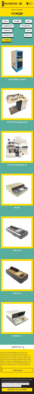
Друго (28, 35)
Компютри (7, 26)
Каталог (20, 10)
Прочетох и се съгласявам (17, 390)
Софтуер (7, 31)
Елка (5, 21)
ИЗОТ (29, 21)
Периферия (26, 26)
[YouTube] (23, 347)
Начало (14, 10)
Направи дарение (17, 370)
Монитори (7, 35)
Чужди (6, 40)
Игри (29, 31)
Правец (17, 21)
